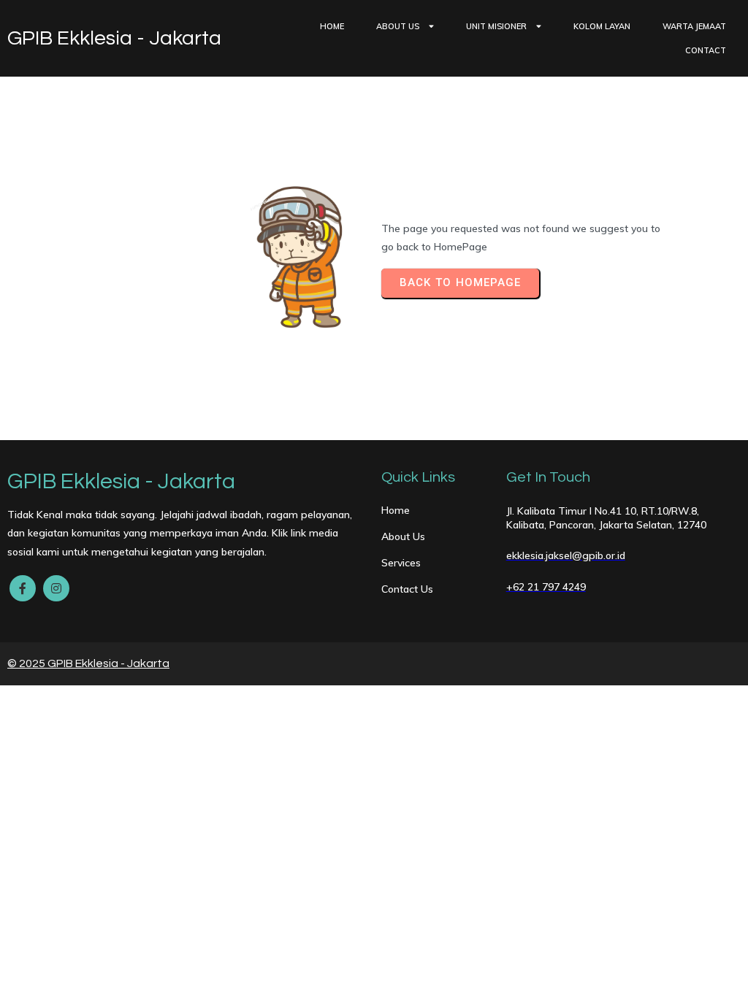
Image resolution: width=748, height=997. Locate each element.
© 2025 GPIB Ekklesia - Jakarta (88, 663)
